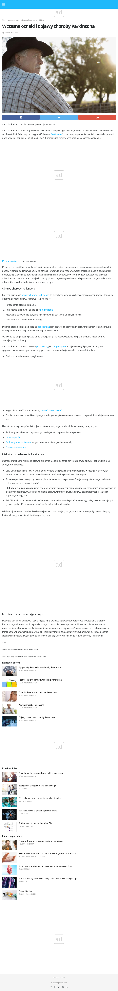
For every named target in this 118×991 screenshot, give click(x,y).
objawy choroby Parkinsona (35, 295)
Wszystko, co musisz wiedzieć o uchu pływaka (40, 798)
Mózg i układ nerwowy (10, 20)
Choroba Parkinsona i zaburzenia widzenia (38, 692)
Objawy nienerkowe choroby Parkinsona (37, 717)
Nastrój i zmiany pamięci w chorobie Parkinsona (40, 680)
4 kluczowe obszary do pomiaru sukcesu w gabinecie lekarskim (47, 853)
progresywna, (59, 346)
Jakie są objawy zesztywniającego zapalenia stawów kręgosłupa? (49, 878)
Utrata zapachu (13, 437)
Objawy (41, 20)
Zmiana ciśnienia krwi (16, 447)
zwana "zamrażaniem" (51, 410)
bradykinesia (46, 309)
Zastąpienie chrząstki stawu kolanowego (37, 786)
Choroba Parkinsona (29, 20)
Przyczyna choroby (11, 261)
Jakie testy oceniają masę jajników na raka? (38, 811)
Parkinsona (56, 134)
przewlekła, (42, 346)
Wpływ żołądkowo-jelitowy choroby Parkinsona (40, 667)
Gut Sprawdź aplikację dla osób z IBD (35, 823)
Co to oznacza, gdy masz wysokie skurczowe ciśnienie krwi (45, 866)
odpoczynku (44, 326)
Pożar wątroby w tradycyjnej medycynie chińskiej (41, 841)
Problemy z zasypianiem (18, 442)
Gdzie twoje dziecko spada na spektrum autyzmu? (41, 773)
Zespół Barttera (26, 891)
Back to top (59, 978)
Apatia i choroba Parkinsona (31, 705)
